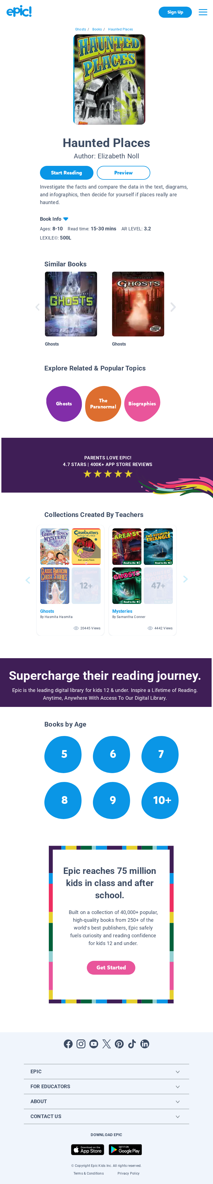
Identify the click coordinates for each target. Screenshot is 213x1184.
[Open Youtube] (93, 1043)
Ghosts (80, 29)
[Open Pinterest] (119, 1043)
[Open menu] (203, 12)
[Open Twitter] (106, 1043)
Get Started (111, 967)
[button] (70, 580)
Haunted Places (120, 29)
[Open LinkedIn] (144, 1043)
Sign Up (175, 12)
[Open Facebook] (68, 1043)
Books (97, 29)
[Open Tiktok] (132, 1043)
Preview (123, 172)
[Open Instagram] (81, 1043)
